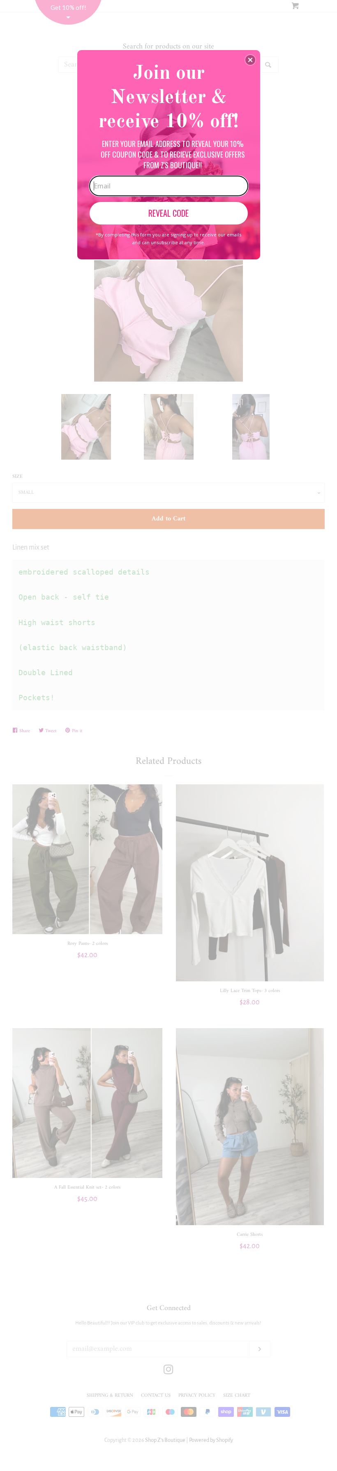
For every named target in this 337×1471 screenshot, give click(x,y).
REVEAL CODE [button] (168, 213)
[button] (250, 60)
